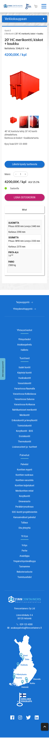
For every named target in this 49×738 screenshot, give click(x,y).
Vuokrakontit (24, 377)
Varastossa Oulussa (24, 399)
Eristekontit (24, 436)
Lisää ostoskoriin (24, 197)
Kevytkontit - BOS (24, 430)
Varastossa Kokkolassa (24, 393)
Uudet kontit (24, 367)
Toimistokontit (24, 425)
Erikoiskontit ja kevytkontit (24, 420)
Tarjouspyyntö (22, 302)
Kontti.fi (8, 30)
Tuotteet (24, 358)
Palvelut (24, 455)
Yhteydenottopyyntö (22, 308)
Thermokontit (24, 441)
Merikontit (10, 33)
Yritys (24, 536)
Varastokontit (24, 383)
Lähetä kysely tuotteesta (24, 164)
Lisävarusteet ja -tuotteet (24, 446)
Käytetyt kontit (24, 372)
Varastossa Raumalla (24, 388)
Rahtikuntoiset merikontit (24, 409)
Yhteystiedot (24, 330)
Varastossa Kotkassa (24, 404)
